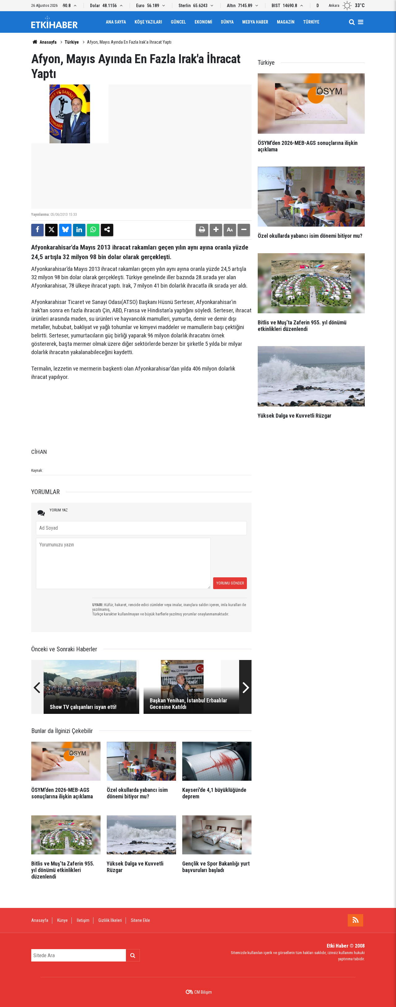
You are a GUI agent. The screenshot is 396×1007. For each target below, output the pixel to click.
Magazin (286, 22)
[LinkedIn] (79, 230)
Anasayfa (48, 42)
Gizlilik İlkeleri (110, 920)
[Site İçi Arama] (351, 22)
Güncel (178, 22)
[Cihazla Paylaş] (107, 230)
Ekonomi (203, 22)
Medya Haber (255, 22)
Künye (62, 920)
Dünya (227, 22)
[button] (216, 230)
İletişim (83, 920)
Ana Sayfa (116, 22)
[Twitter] (51, 230)
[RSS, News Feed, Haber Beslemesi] (355, 920)
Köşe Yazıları (148, 22)
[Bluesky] (65, 230)
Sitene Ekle (140, 920)
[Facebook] (37, 230)
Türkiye (311, 22)
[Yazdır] (202, 230)
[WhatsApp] (93, 230)
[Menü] (360, 22)
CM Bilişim (203, 992)
